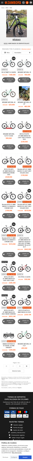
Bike (20, 384)
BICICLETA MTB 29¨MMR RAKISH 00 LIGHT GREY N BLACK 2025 (24, 136)
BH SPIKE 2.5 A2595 (24, 277)
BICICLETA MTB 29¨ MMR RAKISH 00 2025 (24, 311)
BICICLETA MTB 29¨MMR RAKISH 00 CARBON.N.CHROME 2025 (9, 171)
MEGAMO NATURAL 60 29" (24, 103)
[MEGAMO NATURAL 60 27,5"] (24, 335)
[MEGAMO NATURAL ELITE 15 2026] (9, 125)
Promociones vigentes (18, 435)
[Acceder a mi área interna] (27, 2)
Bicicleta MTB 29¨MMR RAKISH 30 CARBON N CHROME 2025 (8, 239)
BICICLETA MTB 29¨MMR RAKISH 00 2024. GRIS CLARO (9, 278)
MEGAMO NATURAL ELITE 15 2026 (8, 135)
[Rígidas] (6, 366)
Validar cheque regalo (18, 437)
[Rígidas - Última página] (20, 366)
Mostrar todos (26, 49)
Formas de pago (18, 427)
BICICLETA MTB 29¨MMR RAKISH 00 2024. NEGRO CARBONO (9, 312)
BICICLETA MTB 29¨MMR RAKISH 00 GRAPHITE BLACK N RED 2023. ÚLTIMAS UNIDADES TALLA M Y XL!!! (24, 242)
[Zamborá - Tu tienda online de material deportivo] (13, 2)
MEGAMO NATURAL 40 (8, 102)
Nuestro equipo (18, 425)
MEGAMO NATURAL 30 (24, 72)
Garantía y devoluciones (18, 432)
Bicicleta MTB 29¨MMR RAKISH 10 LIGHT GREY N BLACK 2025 (24, 171)
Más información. (17, 452)
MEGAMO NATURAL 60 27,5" (24, 345)
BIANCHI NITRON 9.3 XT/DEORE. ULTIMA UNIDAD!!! (9, 345)
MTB (2, 384)
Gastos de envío (18, 430)
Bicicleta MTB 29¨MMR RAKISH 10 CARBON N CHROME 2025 (8, 206)
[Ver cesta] (30, 2)
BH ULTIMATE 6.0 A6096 (9, 72)
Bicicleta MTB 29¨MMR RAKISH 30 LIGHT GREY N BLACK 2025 (24, 206)
